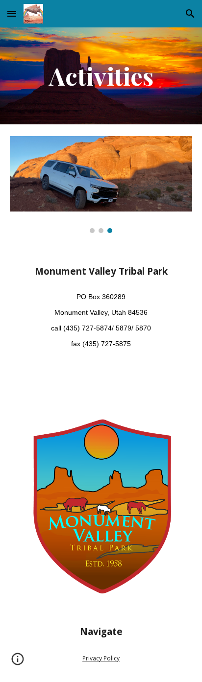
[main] (101, 76)
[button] (12, 13)
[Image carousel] (101, 184)
